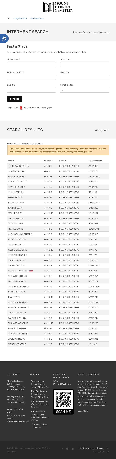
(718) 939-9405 (20, 18)
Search (14, 99)
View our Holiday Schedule (39, 425)
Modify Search (102, 130)
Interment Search (81, 32)
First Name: (14, 59)
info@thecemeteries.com (18, 421)
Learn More (83, 411)
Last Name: (66, 59)
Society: (65, 72)
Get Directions (37, 18)
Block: (11, 85)
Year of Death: (15, 72)
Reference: (66, 85)
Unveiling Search (101, 32)
